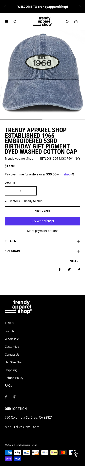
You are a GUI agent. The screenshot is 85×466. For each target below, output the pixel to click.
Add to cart (42, 210)
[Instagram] (14, 397)
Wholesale (12, 339)
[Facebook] (6, 397)
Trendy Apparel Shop (25, 445)
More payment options (42, 231)
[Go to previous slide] (5, 6)
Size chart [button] (13, 251)
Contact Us (12, 354)
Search (9, 331)
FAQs (8, 385)
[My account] (67, 21)
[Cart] (76, 21)
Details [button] (10, 241)
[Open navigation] (9, 21)
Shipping (11, 370)
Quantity (11, 182)
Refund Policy (14, 378)
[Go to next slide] (80, 6)
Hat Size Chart (14, 362)
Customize (12, 347)
